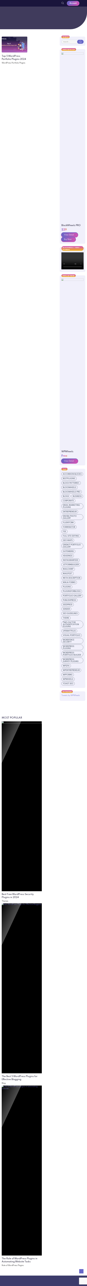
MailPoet (67, 574)
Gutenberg (68, 551)
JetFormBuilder (71, 565)
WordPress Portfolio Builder (72, 654)
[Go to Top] (81, 1271)
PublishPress (69, 600)
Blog (4, 1083)
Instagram (40, 1279)
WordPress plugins (68, 647)
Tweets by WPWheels (70, 695)
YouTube (53, 1279)
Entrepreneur (70, 512)
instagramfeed (70, 560)
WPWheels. (29, 1283)
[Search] (63, 4)
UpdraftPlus (69, 631)
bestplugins (69, 479)
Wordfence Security (68, 641)
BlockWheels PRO (71, 225)
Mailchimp (68, 569)
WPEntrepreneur (71, 670)
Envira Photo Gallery (70, 517)
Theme (66, 618)
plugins (67, 587)
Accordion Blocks (72, 474)
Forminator (69, 527)
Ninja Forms (69, 582)
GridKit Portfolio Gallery (72, 546)
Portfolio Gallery (72, 596)
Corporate (68, 501)
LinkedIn (46, 1279)
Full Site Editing (71, 536)
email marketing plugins (71, 506)
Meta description (71, 578)
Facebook (28, 1279)
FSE (64, 532)
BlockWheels (69, 487)
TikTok (59, 1279)
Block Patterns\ (71, 483)
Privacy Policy (54, 1283)
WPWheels (67, 452)
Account (73, 3)
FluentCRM (68, 523)
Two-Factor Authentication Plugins (71, 625)
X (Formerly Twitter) (34, 1279)
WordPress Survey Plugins (71, 660)
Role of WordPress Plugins (13, 1265)
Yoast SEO (68, 684)
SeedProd (67, 605)
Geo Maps (68, 540)
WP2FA (66, 666)
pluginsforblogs (72, 591)
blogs (66, 496)
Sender (66, 609)
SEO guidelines (70, 614)
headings (67, 556)
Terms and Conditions (68, 1283)
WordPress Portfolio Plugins (13, 63)
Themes (5, 901)
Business (77, 496)
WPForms (67, 675)
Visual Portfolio (71, 635)
